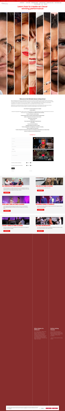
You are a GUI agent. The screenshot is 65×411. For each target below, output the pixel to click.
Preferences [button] (10, 408)
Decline (48, 408)
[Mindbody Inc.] (12, 170)
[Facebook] (59, 0)
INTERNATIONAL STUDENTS (34, 2)
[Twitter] (60, 0)
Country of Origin (13, 151)
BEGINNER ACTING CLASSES (50, 2)
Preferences (42, 408)
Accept (55, 408)
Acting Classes (28, 2)
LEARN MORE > (6, 192)
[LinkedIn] (63, 0)
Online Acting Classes (42, 2)
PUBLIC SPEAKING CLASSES (58, 2)
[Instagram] (62, 0)
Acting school (22, 2)
